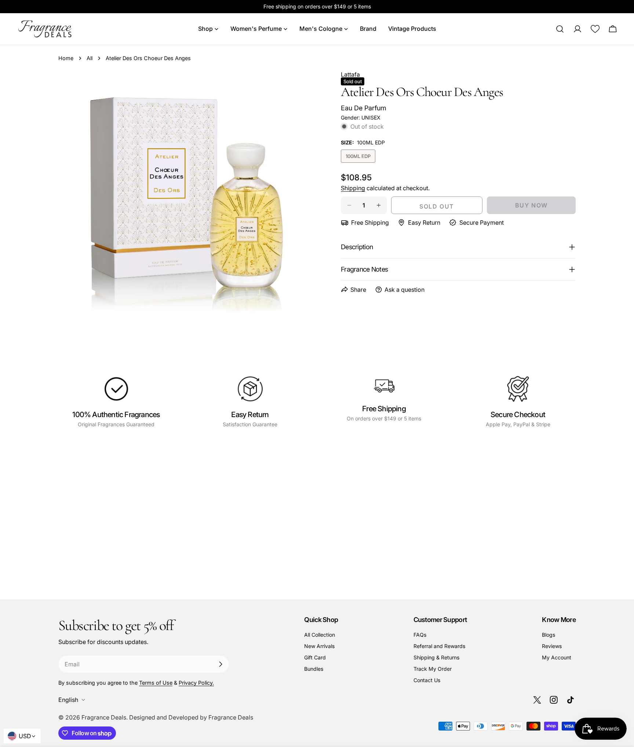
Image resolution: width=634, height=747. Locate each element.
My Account (556, 657)
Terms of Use (155, 683)
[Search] (560, 29)
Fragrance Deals (103, 717)
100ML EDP (360, 158)
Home (65, 58)
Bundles (313, 669)
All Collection (319, 635)
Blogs (548, 635)
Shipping (353, 188)
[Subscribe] (220, 664)
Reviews (552, 646)
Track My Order (432, 669)
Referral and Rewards (439, 646)
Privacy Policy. (196, 683)
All (89, 58)
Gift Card (315, 657)
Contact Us (426, 680)
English (68, 699)
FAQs (419, 635)
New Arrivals (319, 646)
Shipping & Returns (436, 657)
